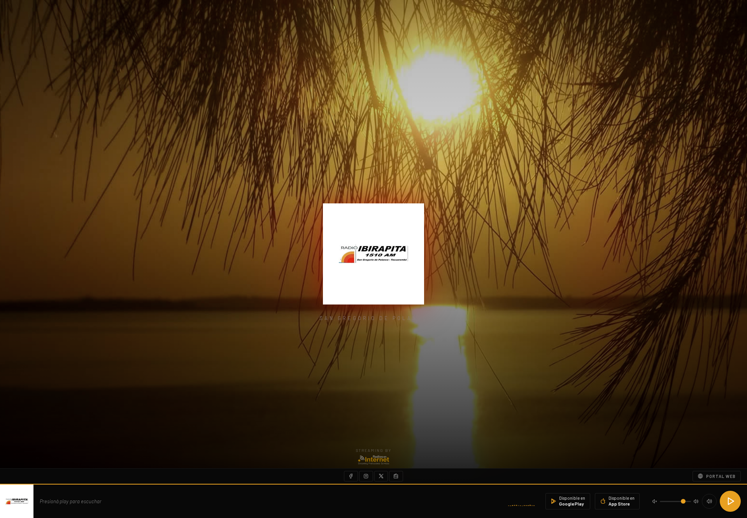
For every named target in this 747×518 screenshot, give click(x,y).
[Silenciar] (709, 501)
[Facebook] (351, 476)
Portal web (721, 476)
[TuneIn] (396, 476)
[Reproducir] (730, 501)
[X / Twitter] (381, 476)
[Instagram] (366, 476)
